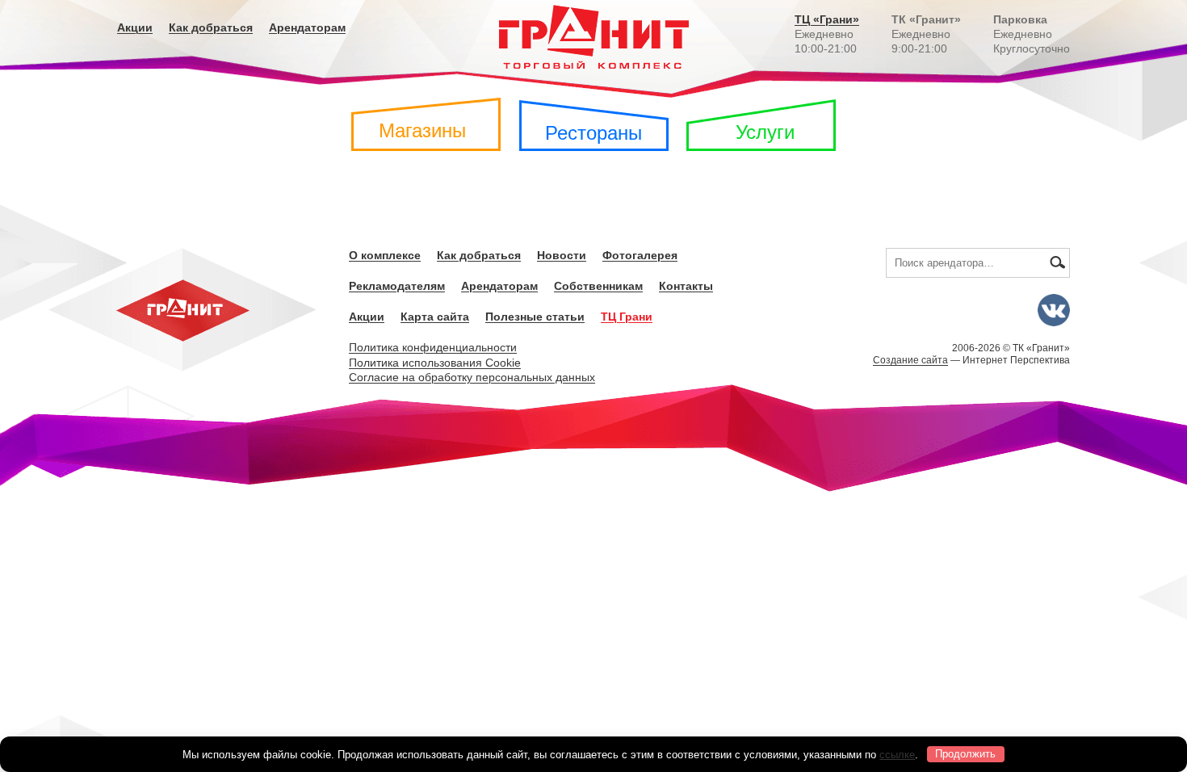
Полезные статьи (535, 316)
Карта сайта (435, 316)
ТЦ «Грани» (827, 19)
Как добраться (211, 27)
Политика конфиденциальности (433, 347)
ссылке (897, 754)
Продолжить (965, 754)
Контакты (686, 285)
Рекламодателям (397, 285)
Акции (135, 27)
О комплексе (385, 255)
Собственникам (598, 285)
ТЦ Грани (626, 316)
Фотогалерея (639, 255)
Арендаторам (307, 27)
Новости (561, 255)
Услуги (765, 132)
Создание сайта (910, 360)
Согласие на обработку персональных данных (472, 377)
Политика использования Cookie (435, 362)
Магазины (422, 130)
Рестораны (593, 133)
